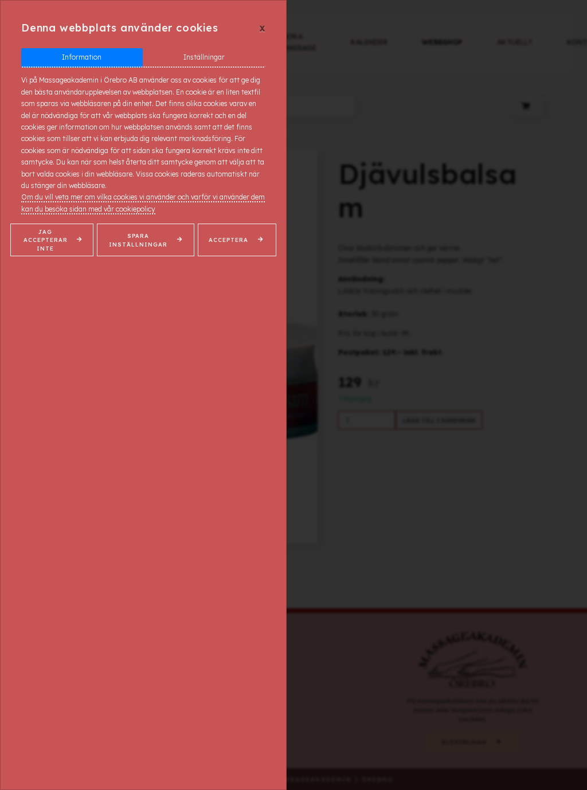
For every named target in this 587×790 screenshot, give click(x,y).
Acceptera (228, 239)
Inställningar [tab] (204, 57)
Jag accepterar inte (46, 240)
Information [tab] (81, 57)
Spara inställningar (138, 239)
